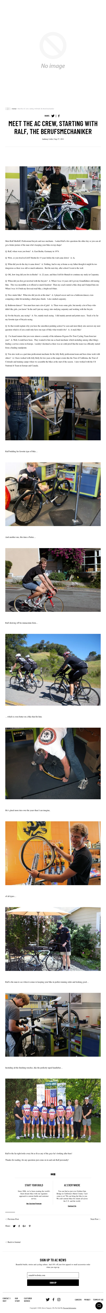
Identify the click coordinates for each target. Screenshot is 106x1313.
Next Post (94, 1219)
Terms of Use (98, 1299)
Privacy (87, 1299)
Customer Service (28, 1299)
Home (7, 108)
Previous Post (13, 1219)
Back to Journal (14, 1242)
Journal (14, 109)
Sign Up (53, 1282)
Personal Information (69, 1308)
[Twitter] (53, 116)
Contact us (72, 1206)
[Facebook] (59, 116)
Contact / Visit (7, 1299)
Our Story (17, 1299)
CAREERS (78, 1299)
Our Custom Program (33, 1203)
